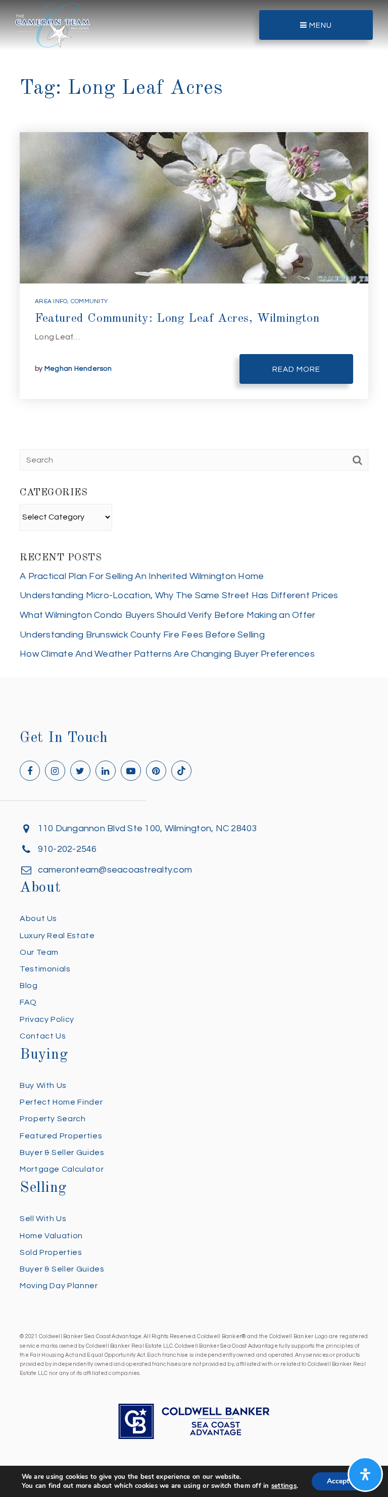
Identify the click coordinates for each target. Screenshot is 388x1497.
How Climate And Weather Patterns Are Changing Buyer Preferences (167, 654)
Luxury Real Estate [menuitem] (57, 936)
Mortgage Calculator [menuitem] (62, 1169)
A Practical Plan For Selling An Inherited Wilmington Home (142, 576)
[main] (194, 338)
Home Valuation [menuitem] (51, 1236)
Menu (319, 25)
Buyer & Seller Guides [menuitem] (62, 1152)
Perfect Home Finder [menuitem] (61, 1102)
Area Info (51, 301)
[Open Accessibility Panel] (365, 1474)
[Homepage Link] (52, 24)
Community (89, 301)
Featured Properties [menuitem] (61, 1136)
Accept (338, 1481)
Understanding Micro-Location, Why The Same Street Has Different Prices (179, 595)
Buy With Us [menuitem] (43, 1085)
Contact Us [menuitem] (43, 1036)
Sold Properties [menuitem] (51, 1252)
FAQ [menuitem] (28, 1002)
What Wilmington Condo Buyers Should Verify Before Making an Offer (167, 615)
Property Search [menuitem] (53, 1119)
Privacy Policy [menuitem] (47, 1019)
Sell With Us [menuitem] (43, 1219)
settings (284, 1485)
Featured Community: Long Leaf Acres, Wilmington (177, 319)
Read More (296, 369)
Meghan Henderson (78, 368)
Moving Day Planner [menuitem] (59, 1286)
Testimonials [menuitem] (45, 969)
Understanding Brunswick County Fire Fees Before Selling (142, 635)
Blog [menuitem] (29, 986)
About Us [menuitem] (38, 918)
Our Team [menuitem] (39, 952)
